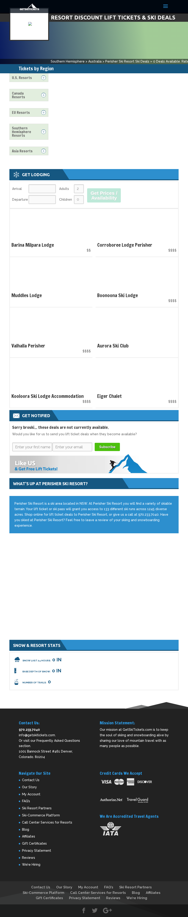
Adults (64, 189)
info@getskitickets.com (37, 735)
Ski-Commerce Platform (41, 815)
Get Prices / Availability (104, 195)
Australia (95, 61)
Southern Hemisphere (68, 61)
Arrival (17, 189)
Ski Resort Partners (37, 808)
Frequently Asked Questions (58, 740)
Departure (20, 199)
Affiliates (28, 836)
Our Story (29, 787)
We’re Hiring (31, 864)
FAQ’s (26, 801)
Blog (25, 829)
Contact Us (30, 780)
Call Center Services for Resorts (47, 822)
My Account (31, 794)
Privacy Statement (36, 850)
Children (65, 199)
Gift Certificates (34, 843)
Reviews (28, 858)
